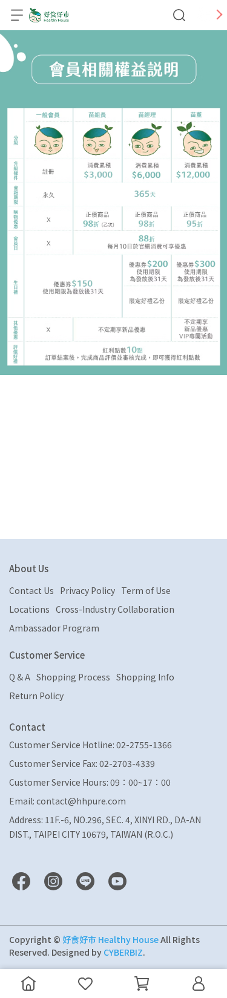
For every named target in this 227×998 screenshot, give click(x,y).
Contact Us (31, 590)
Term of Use (146, 590)
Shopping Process (73, 677)
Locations (29, 609)
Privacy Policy (87, 590)
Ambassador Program (54, 628)
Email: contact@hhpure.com (67, 801)
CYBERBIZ (123, 952)
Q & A (19, 677)
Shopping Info (145, 677)
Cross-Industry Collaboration (115, 609)
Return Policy (36, 696)
